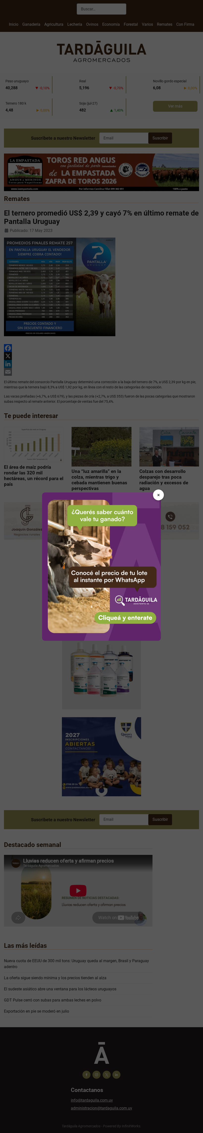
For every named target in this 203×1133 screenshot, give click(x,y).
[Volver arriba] (194, 1124)
